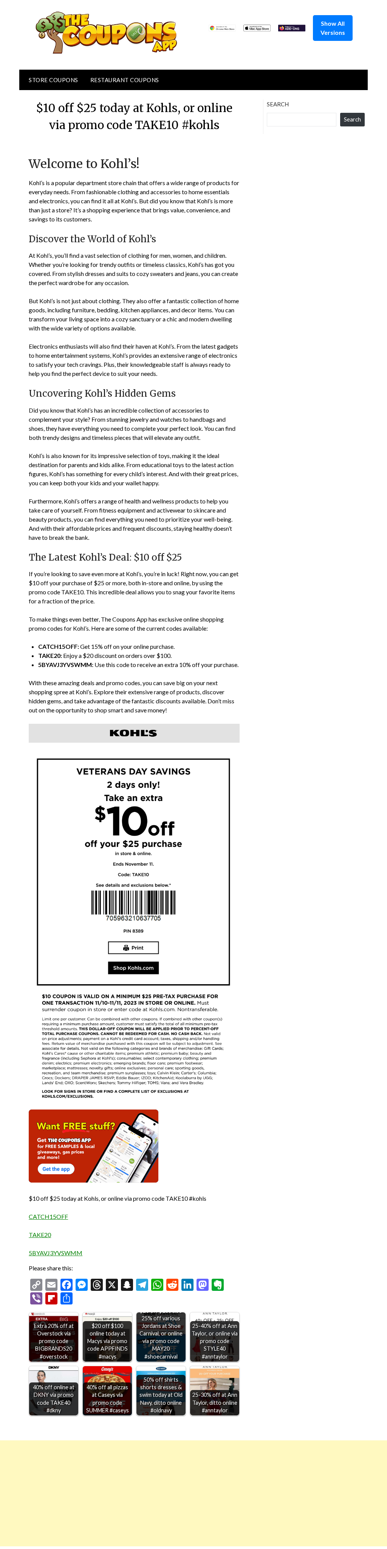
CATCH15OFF (48, 1216)
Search (278, 104)
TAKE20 (40, 1234)
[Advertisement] (193, 1493)
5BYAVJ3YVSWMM (55, 1252)
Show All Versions (332, 28)
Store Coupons (53, 79)
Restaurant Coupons (124, 79)
